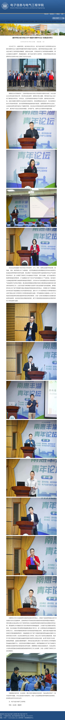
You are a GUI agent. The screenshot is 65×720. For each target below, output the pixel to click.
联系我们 (52, 14)
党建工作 (37, 21)
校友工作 (42, 21)
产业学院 (59, 21)
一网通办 (58, 14)
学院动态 (13, 21)
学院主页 (2, 21)
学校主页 (46, 14)
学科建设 (31, 21)
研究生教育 (20, 21)
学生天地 (48, 21)
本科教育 (26, 21)
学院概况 (8, 21)
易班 (62, 14)
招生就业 (54, 21)
